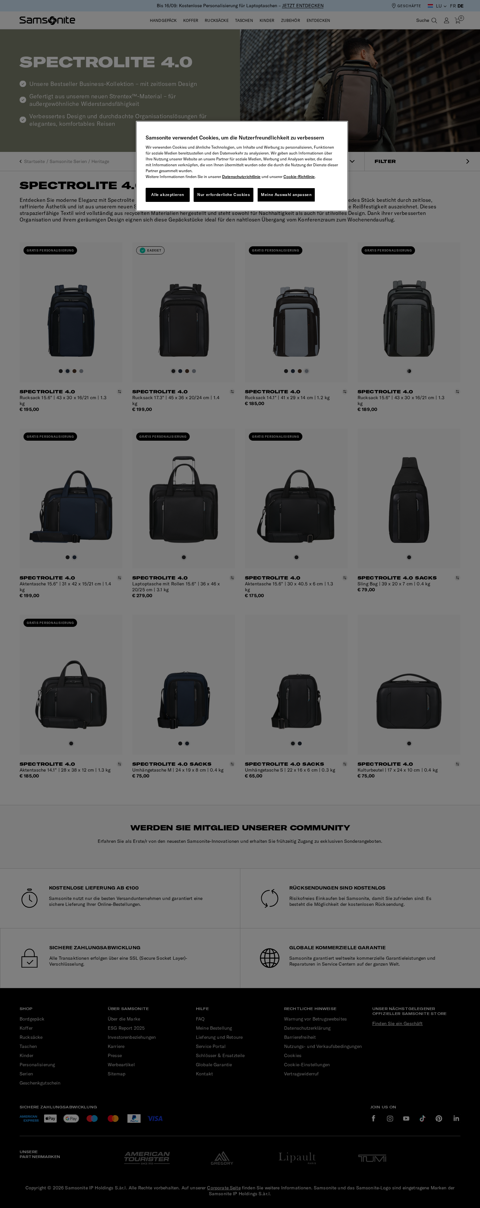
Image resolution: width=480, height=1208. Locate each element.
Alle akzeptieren (167, 194)
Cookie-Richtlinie (299, 176)
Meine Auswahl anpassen (286, 194)
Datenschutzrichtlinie (241, 176)
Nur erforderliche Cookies (223, 194)
